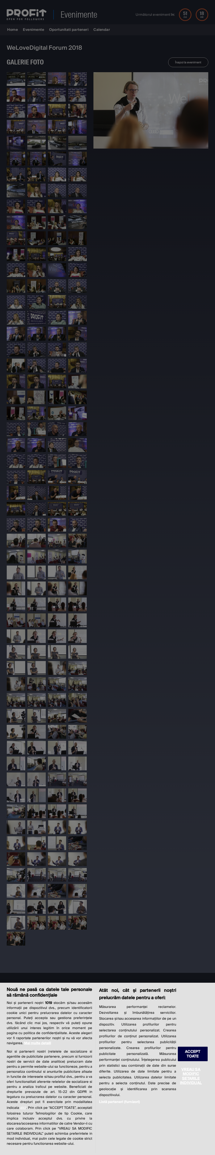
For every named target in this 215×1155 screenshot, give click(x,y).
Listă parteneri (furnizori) (119, 1102)
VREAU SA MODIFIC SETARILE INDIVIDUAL (191, 1076)
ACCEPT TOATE (192, 1053)
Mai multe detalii (37, 1043)
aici (23, 1107)
